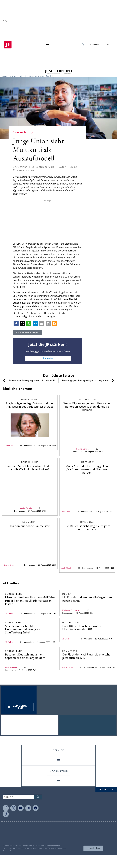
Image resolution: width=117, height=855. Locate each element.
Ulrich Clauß (66, 568)
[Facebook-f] (6, 808)
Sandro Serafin (82, 449)
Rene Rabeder (11, 667)
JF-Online (9, 446)
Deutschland (20, 166)
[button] (47, 45)
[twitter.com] (13, 808)
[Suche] (38, 797)
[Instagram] (28, 808)
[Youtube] (21, 808)
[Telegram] (36, 808)
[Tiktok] (6, 814)
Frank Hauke (67, 667)
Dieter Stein (9, 565)
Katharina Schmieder (71, 610)
